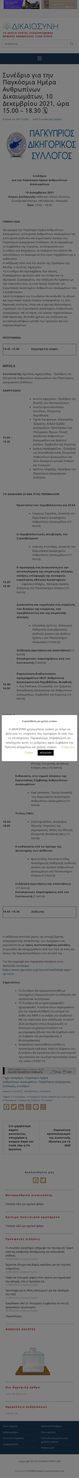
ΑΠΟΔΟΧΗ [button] (45, 752)
